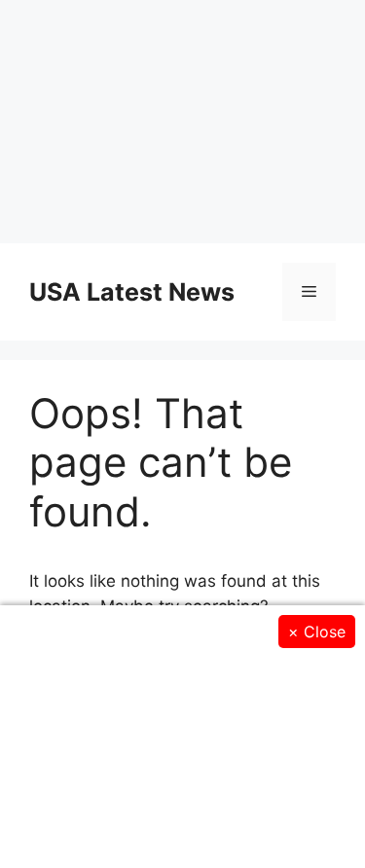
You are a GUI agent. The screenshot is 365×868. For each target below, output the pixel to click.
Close (317, 631)
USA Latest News (132, 292)
